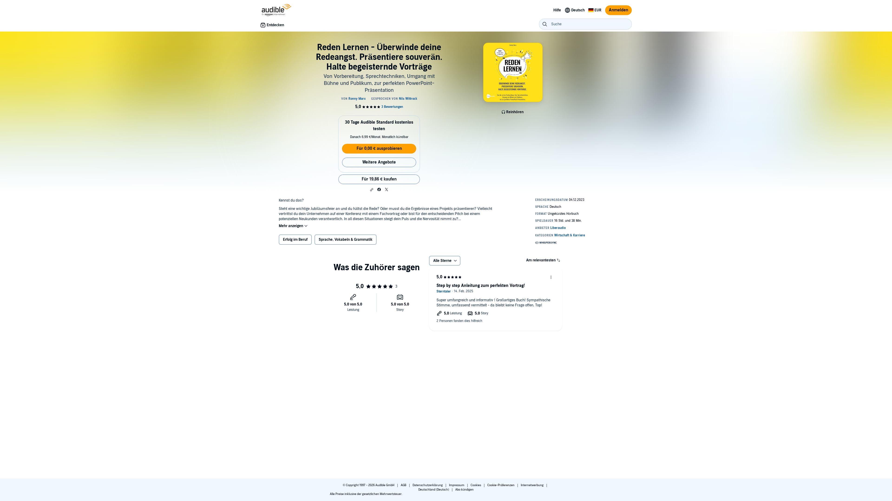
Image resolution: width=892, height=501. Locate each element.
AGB (404, 485)
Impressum (457, 485)
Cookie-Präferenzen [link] (501, 485)
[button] (372, 190)
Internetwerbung (532, 485)
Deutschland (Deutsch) (434, 489)
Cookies (476, 485)
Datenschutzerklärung (428, 485)
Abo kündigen (464, 489)
